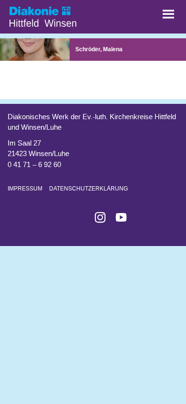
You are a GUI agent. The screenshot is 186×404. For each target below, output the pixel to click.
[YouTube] (117, 217)
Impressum (25, 188)
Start (57, 14)
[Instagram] (96, 217)
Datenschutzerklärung (88, 188)
